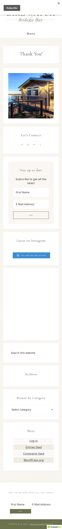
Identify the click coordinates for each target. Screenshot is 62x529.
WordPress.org (34, 460)
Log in (34, 441)
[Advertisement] (31, 304)
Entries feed (34, 447)
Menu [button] (31, 33)
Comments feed (33, 453)
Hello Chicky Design (42, 524)
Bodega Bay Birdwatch (31, 15)
